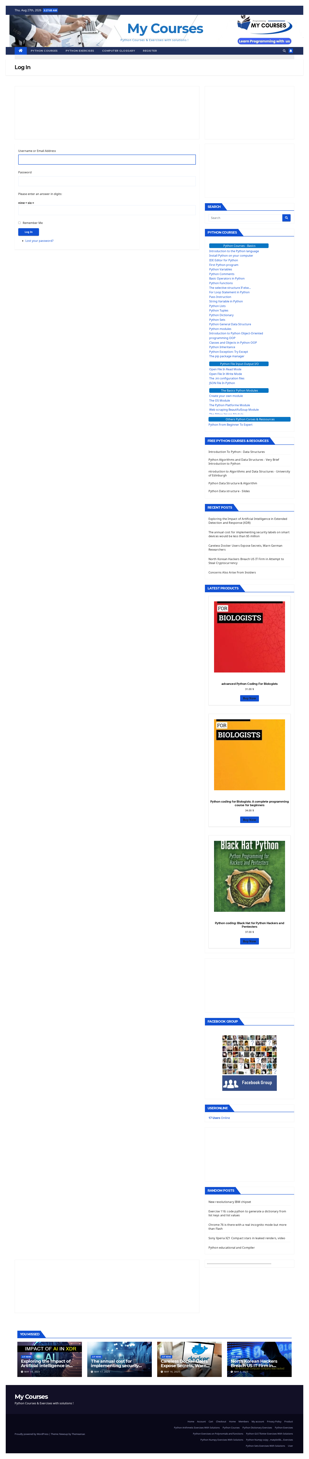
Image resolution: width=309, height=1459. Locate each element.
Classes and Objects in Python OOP (233, 343)
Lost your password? (39, 241)
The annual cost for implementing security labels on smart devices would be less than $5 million (249, 534)
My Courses (165, 28)
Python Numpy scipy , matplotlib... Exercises (269, 1439)
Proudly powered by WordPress (32, 1434)
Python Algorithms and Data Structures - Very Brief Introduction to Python (244, 462)
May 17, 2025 (102, 1371)
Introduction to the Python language (234, 251)
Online (219, 1118)
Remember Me (33, 223)
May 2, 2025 (241, 1371)
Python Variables (220, 269)
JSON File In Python (222, 383)
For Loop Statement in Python (229, 292)
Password (25, 172)
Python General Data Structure (230, 324)
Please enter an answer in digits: (40, 194)
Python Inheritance (222, 347)
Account (201, 1421)
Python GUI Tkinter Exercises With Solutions (269, 1433)
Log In (29, 232)
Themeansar (78, 1434)
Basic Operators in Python (227, 278)
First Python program (223, 265)
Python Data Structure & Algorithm (233, 483)
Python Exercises (80, 50)
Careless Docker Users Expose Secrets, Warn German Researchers (184, 1366)
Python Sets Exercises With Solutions (265, 1445)
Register (150, 50)
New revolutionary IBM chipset (230, 1202)
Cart (211, 1421)
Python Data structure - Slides (229, 491)
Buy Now (249, 698)
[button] (284, 51)
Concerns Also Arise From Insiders (232, 572)
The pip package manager (226, 356)
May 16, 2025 (172, 1371)
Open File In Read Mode (225, 369)
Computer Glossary (118, 50)
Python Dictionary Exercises (257, 1427)
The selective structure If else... (230, 288)
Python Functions (221, 283)
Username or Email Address (37, 151)
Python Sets (217, 320)
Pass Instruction (220, 297)
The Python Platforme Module (229, 405)
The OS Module (219, 400)
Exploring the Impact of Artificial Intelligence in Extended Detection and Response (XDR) (248, 521)
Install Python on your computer (231, 256)
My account (258, 1421)
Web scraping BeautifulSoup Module (234, 410)
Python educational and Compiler (232, 1248)
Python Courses (44, 50)
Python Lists (217, 306)
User (290, 1445)
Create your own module (226, 396)
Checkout (221, 1421)
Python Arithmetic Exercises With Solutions (197, 1427)
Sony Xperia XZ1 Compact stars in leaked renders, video (247, 1238)
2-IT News (26, 1357)
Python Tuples (218, 310)
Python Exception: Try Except (228, 352)
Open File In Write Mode (225, 374)
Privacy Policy (274, 1421)
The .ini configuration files (226, 378)
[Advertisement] (107, 113)
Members (244, 1421)
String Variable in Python (226, 301)
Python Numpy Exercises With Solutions (221, 1439)
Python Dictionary (221, 315)
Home (191, 1421)
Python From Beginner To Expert (230, 425)
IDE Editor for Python (223, 260)
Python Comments (221, 274)
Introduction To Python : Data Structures (237, 452)
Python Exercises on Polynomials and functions (218, 1433)
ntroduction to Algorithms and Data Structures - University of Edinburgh (249, 473)
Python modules (220, 329)
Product (288, 1421)
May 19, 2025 (32, 1371)
